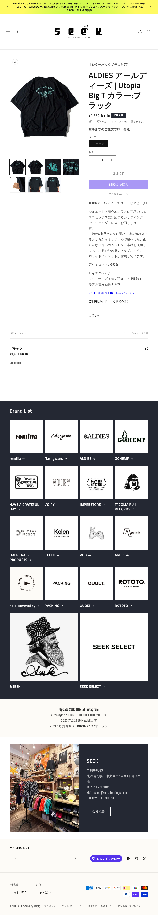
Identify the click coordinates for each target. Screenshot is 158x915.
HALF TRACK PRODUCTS (20, 557)
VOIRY (50, 504)
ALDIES (92, 293)
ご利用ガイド (98, 301)
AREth (120, 555)
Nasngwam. (54, 458)
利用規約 (92, 906)
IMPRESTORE (90, 504)
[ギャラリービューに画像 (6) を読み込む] (36, 185)
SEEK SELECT (90, 686)
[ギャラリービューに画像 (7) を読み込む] (53, 185)
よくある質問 (119, 301)
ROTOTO (121, 605)
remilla (15, 458)
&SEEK (15, 686)
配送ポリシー (107, 906)
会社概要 (98, 811)
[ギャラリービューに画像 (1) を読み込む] (18, 167)
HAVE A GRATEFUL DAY (24, 506)
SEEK (20, 906)
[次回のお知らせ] (150, 6)
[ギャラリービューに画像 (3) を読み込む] (53, 167)
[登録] (74, 858)
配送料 (100, 121)
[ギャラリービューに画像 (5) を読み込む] (18, 185)
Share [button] (95, 315)
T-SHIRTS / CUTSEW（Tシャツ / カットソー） (117, 293)
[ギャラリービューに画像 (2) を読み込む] (36, 167)
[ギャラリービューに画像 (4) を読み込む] (71, 167)
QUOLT (85, 605)
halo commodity (22, 605)
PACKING (52, 605)
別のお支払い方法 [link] (118, 193)
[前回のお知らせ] (7, 6)
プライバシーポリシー (73, 906)
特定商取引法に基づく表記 (131, 906)
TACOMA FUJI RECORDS (125, 506)
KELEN (50, 555)
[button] (8, 31)
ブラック (100, 144)
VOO (83, 555)
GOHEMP (122, 458)
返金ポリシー (51, 906)
